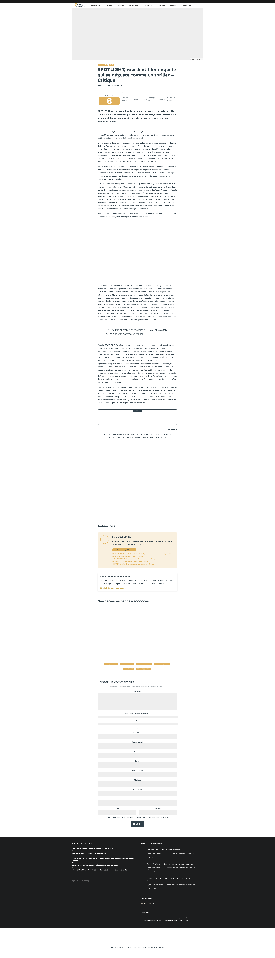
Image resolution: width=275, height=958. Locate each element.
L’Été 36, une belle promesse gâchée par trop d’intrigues (95, 865)
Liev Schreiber (112, 664)
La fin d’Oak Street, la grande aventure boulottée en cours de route (99, 870)
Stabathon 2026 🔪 (147, 903)
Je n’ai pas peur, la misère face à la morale (89, 853)
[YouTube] (185, 1)
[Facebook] (175, 1)
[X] (178, 1)
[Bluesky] (191, 1)
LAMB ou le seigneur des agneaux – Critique (127, 556)
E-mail (117, 808)
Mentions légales (177, 918)
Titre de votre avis (137, 732)
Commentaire (137, 691)
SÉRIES (121, 5)
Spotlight (129, 669)
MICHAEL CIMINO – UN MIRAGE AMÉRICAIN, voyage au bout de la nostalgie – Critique (143, 554)
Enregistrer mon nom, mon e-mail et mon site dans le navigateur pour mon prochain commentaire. (139, 817)
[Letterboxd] (195, 1)
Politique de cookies (159, 920)
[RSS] (201, 1)
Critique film (103, 64)
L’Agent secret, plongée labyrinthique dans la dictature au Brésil (142, 417)
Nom (137, 799)
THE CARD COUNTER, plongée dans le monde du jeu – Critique (134, 559)
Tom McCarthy (144, 669)
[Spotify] (198, 1)
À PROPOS (187, 5)
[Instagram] (182, 1)
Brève (112, 64)
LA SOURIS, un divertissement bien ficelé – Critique (130, 561)
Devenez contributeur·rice (160, 918)
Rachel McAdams (162, 664)
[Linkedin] (188, 1)
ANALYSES (149, 5)
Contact (186, 920)
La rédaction (145, 918)
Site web (158, 808)
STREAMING (133, 5)
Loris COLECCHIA (104, 85)
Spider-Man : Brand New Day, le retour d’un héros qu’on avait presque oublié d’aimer (103, 859)
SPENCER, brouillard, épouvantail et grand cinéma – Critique (133, 564)
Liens (180, 920)
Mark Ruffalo (127, 664)
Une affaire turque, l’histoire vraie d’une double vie (92, 848)
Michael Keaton (144, 664)
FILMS (109, 5)
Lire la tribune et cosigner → (113, 588)
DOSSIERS (174, 5)
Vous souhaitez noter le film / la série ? (137, 713)
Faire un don (172, 920)
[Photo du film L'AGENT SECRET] (105, 417)
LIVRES (162, 5)
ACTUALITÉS (95, 5)
